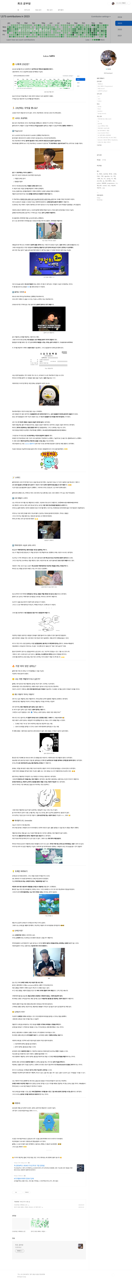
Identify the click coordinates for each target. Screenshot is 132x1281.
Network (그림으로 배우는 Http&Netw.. (108, 140)
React (99, 109)
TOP (113, 1275)
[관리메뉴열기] (129, 3)
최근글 (98, 160)
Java (99, 99)
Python (99, 101)
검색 (109, 3)
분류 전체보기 (100, 78)
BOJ (114, 181)
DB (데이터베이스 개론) (103, 130)
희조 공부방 (24, 3)
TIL (98, 121)
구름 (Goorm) (101, 88)
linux (109, 185)
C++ (99, 96)
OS (111, 176)
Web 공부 (38, 10)
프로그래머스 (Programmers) (105, 86)
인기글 (104, 160)
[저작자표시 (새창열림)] (31, 1192)
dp (103, 181)
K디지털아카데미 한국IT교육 (24, 1178)
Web (98, 104)
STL (105, 178)
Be (102, 178)
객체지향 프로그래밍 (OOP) (104, 119)
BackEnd (100, 111)
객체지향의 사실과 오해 (103, 128)
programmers (111, 183)
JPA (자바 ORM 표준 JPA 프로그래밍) (107, 137)
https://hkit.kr (18, 1175)
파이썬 (110, 174)
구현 (114, 176)
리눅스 (98, 176)
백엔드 (100, 174)
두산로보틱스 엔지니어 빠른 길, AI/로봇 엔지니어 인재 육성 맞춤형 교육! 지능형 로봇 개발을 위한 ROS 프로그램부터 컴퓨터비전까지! (43, 1169)
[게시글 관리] (20, 1192)
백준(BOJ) (100, 84)
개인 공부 (50, 10)
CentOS (105, 185)
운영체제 (104, 183)
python (99, 183)
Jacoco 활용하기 (30, 444)
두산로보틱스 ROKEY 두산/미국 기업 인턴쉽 (29, 1165)
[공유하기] (18, 1192)
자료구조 (99, 188)
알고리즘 (100, 123)
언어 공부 (27, 10)
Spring (99, 106)
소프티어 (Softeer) (102, 91)
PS (112, 178)
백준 (115, 178)
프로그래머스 (108, 181)
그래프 (98, 178)
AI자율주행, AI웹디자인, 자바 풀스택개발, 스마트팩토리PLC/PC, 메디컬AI (36, 1181)
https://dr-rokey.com (20, 1162)
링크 (28, 287)
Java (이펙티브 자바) (103, 126)
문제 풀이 (61, 10)
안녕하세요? (18, 1247)
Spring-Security (102, 113)
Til (97, 174)
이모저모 (16, 1202)
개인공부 (113, 185)
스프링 (114, 174)
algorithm (107, 176)
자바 (102, 176)
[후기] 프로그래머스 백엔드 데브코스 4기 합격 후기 (27, 1207)
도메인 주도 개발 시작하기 (104, 142)
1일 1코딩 (99, 181)
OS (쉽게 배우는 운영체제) (104, 135)
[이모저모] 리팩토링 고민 (20, 1205)
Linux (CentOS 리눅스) (103, 133)
